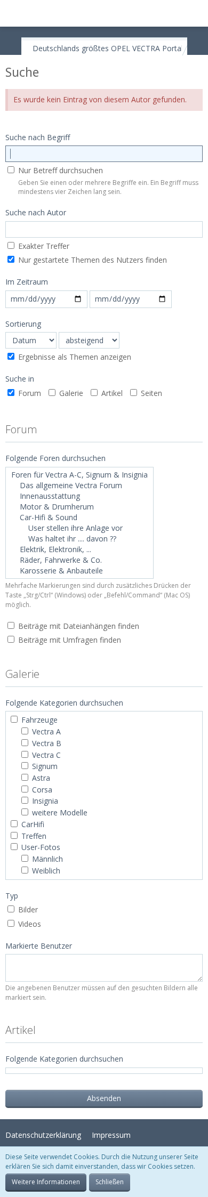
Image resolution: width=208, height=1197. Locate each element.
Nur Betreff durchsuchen (59, 170)
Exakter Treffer (42, 246)
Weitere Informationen (46, 1181)
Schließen (109, 1181)
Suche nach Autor (35, 212)
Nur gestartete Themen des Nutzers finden (91, 260)
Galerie (70, 393)
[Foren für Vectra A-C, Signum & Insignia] (79, 475)
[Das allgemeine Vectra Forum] (79, 485)
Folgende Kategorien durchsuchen (64, 1059)
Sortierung (23, 324)
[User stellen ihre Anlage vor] (79, 528)
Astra (40, 778)
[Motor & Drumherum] (79, 507)
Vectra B (45, 743)
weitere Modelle (58, 812)
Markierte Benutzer (38, 946)
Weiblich (45, 871)
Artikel (111, 393)
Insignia (44, 801)
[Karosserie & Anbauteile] (79, 570)
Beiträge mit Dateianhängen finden (77, 626)
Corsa (41, 789)
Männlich (46, 859)
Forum (28, 393)
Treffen (32, 836)
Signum (44, 766)
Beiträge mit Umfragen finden (68, 640)
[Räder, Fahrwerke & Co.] (79, 560)
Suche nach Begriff (37, 137)
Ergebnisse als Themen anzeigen (73, 357)
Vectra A (45, 731)
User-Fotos (39, 847)
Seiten (150, 393)
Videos (28, 924)
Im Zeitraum (26, 282)
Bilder (27, 909)
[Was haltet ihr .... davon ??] (79, 538)
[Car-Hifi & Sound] (79, 517)
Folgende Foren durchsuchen (55, 458)
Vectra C (45, 755)
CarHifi (31, 824)
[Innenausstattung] (79, 496)
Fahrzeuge (38, 720)
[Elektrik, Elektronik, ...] (79, 549)
